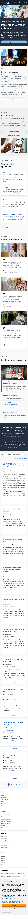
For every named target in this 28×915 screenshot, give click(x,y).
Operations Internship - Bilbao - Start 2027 (12, 510)
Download (4, 112)
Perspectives (4, 356)
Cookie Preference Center (7, 896)
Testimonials (4, 236)
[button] (14, 482)
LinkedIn (3, 856)
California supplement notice (13, 902)
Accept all (14, 905)
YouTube (3, 862)
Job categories (4, 799)
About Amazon (4, 838)
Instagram (3, 858)
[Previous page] (6, 784)
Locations (3, 797)
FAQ (2, 827)
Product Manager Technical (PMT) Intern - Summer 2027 (13, 630)
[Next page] (21, 784)
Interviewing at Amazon (6, 821)
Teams (2, 795)
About (3, 68)
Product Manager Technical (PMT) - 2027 (14, 600)
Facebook (3, 860)
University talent (5, 805)
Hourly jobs (4, 801)
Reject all (14, 908)
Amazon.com (4, 836)
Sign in (25, 2)
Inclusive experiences (6, 819)
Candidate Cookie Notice (9, 901)
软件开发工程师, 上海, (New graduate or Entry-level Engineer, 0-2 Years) (14, 465)
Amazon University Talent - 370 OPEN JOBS (12, 21)
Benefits (3, 816)
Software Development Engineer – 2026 (13, 540)
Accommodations (5, 814)
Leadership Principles (6, 823)
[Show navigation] (2, 2)
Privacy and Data (12, 447)
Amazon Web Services (6, 840)
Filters (25, 454)
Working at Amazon (5, 825)
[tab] (14, 386)
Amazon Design (4, 845)
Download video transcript (10, 383)
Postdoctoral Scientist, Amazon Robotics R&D (12, 660)
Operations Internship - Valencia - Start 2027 (13, 723)
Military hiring (4, 803)
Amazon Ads (4, 842)
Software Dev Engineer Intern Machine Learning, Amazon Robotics (12, 569)
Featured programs (6, 160)
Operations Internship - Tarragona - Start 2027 (14, 757)
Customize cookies (6, 912)
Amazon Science (5, 847)
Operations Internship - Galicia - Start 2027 (13, 690)
